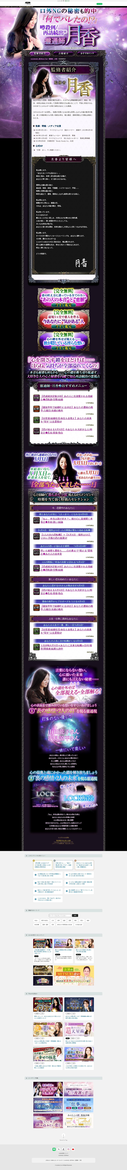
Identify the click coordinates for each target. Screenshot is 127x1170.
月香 (53, 924)
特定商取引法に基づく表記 (63, 840)
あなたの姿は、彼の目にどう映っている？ (64, 755)
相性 (75, 920)
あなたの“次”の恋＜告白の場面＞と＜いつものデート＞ (63, 829)
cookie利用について (63, 1153)
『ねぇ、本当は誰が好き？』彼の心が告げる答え (63, 814)
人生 (53, 920)
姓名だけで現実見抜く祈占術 (64, 924)
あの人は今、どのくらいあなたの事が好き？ (63, 758)
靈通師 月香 (53, 59)
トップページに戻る (63, 837)
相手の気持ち (44, 920)
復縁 (88, 920)
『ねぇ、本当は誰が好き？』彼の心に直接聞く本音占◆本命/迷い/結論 (67, 520)
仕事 (58, 920)
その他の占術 (78, 924)
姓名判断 (37, 924)
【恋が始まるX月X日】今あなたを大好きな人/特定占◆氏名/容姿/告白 (66, 431)
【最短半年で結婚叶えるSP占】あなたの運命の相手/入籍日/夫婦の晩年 (67, 409)
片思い (81, 920)
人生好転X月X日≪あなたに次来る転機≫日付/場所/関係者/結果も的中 (66, 647)
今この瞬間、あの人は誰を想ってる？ (63, 761)
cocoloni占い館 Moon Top (39, 59)
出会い (36, 920)
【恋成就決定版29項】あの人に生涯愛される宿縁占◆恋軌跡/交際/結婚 (67, 398)
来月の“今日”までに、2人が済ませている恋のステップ (63, 823)
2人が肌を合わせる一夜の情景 (63, 820)
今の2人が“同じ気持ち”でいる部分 (63, 766)
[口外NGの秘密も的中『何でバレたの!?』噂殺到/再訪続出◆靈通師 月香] (63, 35)
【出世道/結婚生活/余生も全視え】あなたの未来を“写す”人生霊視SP (66, 420)
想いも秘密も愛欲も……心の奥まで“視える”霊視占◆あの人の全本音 (66, 552)
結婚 (64, 920)
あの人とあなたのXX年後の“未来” (63, 817)
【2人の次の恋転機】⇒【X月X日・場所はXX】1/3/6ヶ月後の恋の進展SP (66, 536)
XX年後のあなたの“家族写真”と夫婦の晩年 (63, 826)
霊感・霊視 (45, 924)
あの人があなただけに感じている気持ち (63, 764)
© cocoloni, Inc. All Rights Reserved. (63, 1165)
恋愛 (70, 920)
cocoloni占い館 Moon (63, 1155)
